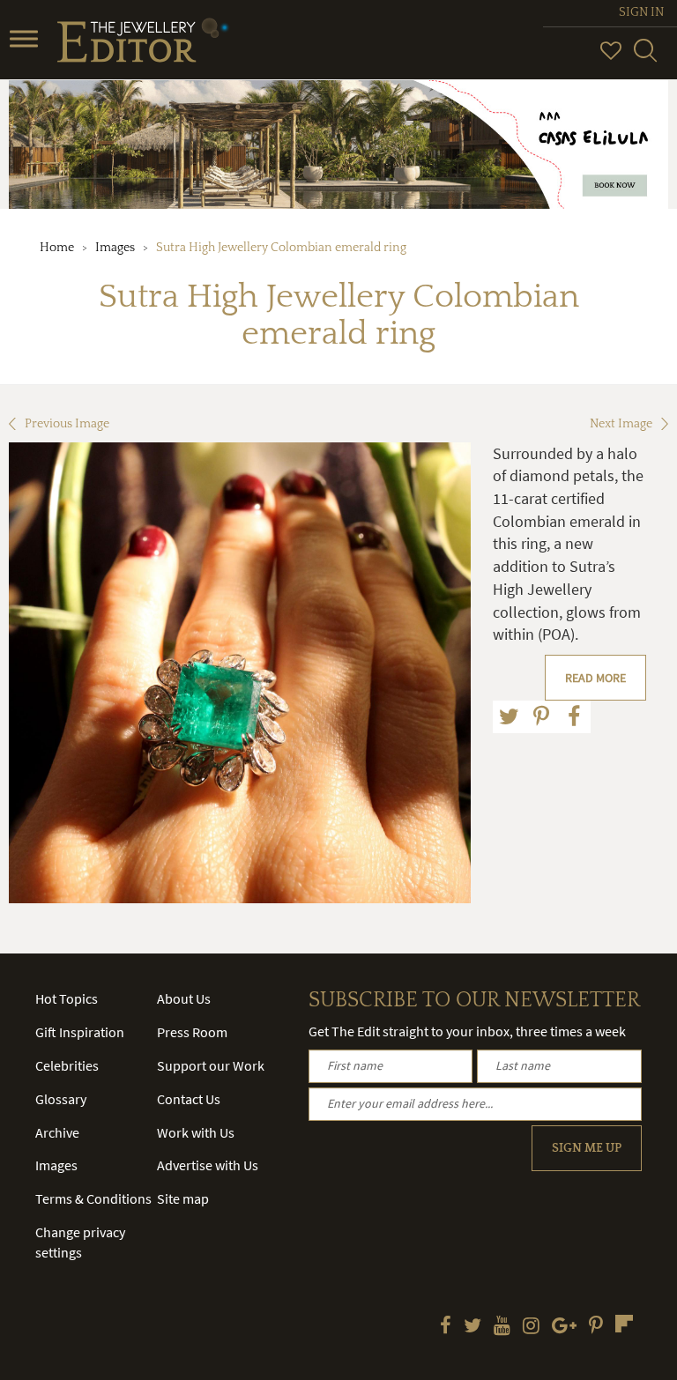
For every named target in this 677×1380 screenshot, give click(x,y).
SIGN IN (641, 12)
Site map (183, 1198)
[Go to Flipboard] (624, 1323)
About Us (184, 998)
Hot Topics (66, 998)
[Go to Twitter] (472, 1327)
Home (57, 248)
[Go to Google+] (564, 1327)
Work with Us (195, 1132)
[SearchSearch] (645, 58)
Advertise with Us (207, 1165)
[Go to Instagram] (531, 1327)
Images (115, 248)
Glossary (60, 1099)
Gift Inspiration (79, 1032)
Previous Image (67, 424)
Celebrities (67, 1065)
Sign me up (586, 1148)
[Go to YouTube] (502, 1327)
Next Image (621, 424)
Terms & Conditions (93, 1198)
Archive (57, 1132)
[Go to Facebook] (445, 1327)
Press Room (192, 1032)
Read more (595, 678)
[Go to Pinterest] (596, 1327)
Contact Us (188, 1099)
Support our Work (210, 1065)
